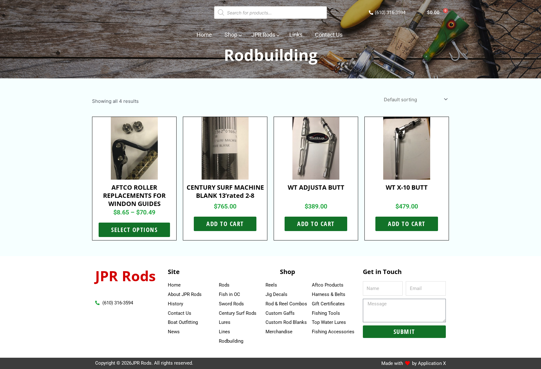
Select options (134, 229)
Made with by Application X (413, 363)
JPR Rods (125, 275)
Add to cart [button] (225, 223)
